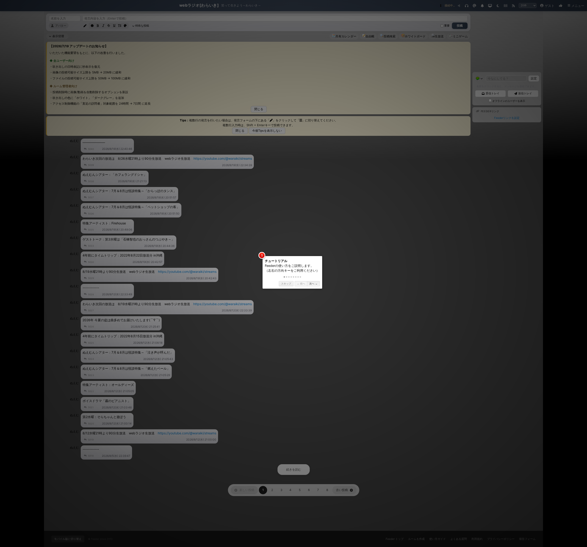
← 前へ (301, 283)
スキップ (286, 283)
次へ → (313, 283)
